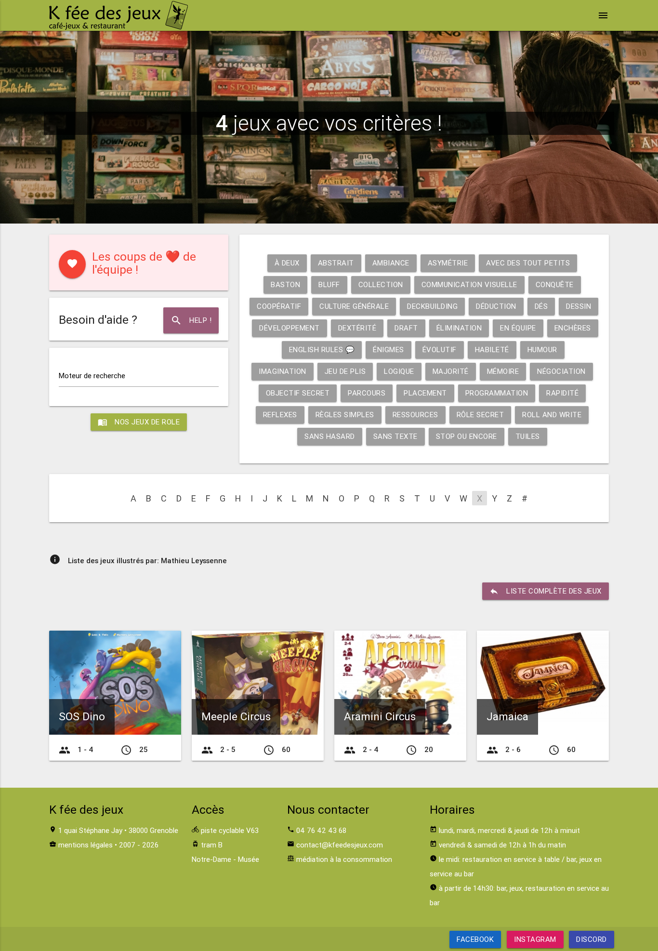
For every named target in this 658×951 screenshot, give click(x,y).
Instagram (535, 939)
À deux (287, 262)
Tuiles (527, 436)
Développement (289, 327)
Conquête (555, 284)
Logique (399, 371)
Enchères (572, 327)
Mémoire (503, 371)
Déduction (496, 306)
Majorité (451, 371)
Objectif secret (298, 392)
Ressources (415, 414)
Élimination (459, 327)
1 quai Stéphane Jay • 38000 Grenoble (118, 830)
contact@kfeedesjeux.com (339, 844)
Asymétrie (448, 262)
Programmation (496, 392)
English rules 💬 (322, 349)
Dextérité (357, 327)
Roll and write (551, 414)
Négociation (561, 371)
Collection (380, 284)
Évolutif (439, 349)
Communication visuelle (469, 284)
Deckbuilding (432, 306)
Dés (541, 306)
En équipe (518, 327)
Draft (406, 327)
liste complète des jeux (545, 591)
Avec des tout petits (528, 262)
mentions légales (85, 844)
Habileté (492, 349)
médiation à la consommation (344, 859)
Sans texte (395, 436)
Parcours (366, 392)
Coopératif (279, 306)
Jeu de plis (345, 371)
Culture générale (354, 306)
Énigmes (388, 349)
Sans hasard (329, 436)
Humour (542, 349)
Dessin (578, 306)
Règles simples (345, 414)
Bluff (329, 284)
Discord (591, 939)
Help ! (191, 320)
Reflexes (280, 414)
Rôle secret (480, 414)
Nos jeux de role (139, 422)
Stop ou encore (466, 436)
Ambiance (390, 262)
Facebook (475, 939)
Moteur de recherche (92, 375)
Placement (425, 392)
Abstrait (336, 262)
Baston (285, 284)
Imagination (282, 371)
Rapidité (562, 392)
